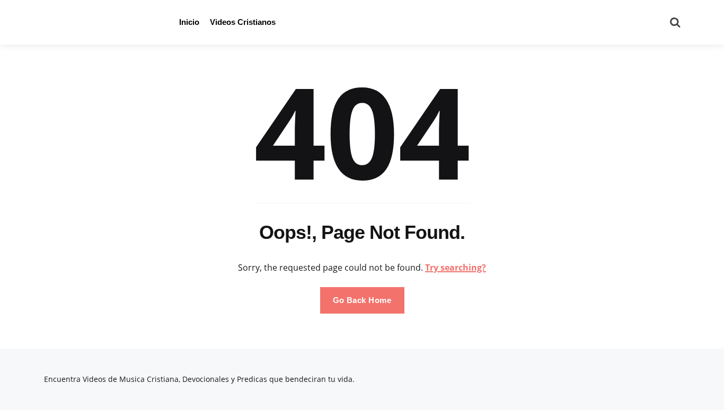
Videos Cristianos (243, 21)
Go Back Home (362, 300)
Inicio (189, 21)
